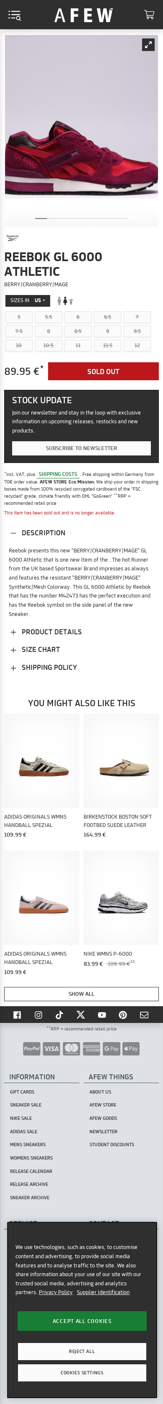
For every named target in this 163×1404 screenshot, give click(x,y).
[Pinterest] (124, 1014)
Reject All (82, 1351)
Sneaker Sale (25, 1105)
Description (42, 532)
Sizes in (25, 300)
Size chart (40, 649)
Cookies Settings (82, 1373)
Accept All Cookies (82, 1321)
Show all (81, 993)
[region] (82, 1310)
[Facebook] (18, 1014)
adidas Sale (23, 1131)
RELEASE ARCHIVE (29, 1184)
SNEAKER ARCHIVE (29, 1198)
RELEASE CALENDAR (31, 1171)
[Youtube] (103, 1014)
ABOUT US (100, 1092)
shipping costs (58, 474)
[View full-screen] (148, 44)
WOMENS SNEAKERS (31, 1158)
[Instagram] (39, 1014)
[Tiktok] (61, 1014)
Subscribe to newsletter (81, 448)
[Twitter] (81, 1014)
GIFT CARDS (22, 1092)
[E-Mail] (145, 1014)
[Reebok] (12, 238)
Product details (51, 631)
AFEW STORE (83, 14)
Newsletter (103, 1131)
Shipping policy (48, 667)
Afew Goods (103, 1118)
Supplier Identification (103, 1292)
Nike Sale (21, 1118)
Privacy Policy (56, 1292)
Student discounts (111, 1144)
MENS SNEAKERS (28, 1144)
